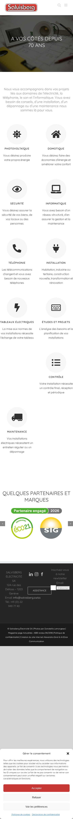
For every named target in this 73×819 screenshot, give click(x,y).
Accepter (37, 788)
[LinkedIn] (31, 574)
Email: (60, 582)
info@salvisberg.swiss (27, 597)
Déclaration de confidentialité (46, 814)
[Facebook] (42, 574)
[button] (68, 753)
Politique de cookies (21, 814)
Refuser (36, 797)
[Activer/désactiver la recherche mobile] (59, 5)
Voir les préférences (36, 806)
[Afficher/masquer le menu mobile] (66, 5)
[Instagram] (36, 574)
